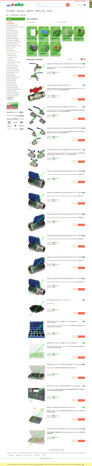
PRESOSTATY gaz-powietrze (14, 77)
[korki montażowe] (44, 34)
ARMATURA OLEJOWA (12, 37)
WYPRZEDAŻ (11, 97)
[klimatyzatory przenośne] (32, 34)
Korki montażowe (12, 53)
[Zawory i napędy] (32, 49)
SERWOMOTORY (11, 82)
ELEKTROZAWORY (12, 50)
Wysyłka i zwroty (28, 455)
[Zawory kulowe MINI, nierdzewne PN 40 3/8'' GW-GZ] (36, 244)
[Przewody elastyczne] (67, 34)
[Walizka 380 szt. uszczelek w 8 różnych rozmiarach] (36, 437)
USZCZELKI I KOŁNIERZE (13, 92)
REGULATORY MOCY (12, 79)
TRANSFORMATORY (12, 90)
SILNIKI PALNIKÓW (12, 84)
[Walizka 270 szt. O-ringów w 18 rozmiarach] (36, 351)
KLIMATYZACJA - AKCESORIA (14, 52)
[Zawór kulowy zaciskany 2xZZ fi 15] (36, 94)
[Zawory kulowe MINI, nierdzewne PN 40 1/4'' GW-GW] (36, 179)
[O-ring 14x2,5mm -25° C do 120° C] (36, 308)
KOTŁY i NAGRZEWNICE (13, 65)
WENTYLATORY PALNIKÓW (14, 94)
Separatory (10, 58)
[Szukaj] (67, 4)
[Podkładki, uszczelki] (56, 34)
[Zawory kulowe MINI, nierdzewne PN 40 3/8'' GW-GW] (36, 222)
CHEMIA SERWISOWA (12, 43)
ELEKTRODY (10, 48)
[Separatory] (79, 34)
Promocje (10, 99)
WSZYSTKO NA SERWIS (13, 95)
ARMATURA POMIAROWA (13, 38)
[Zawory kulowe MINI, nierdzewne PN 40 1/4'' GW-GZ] (36, 201)
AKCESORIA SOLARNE (12, 33)
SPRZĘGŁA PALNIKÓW (12, 85)
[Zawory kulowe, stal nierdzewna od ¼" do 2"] (36, 115)
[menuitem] (11, 11)
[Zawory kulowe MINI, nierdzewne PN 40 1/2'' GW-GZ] (36, 287)
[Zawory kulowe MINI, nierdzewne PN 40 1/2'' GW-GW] (36, 265)
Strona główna (11, 455)
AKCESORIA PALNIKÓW (13, 25)
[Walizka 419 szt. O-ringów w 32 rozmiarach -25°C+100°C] (36, 330)
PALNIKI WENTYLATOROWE (14, 70)
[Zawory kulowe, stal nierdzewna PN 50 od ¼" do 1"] (36, 158)
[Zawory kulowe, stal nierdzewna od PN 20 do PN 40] (36, 136)
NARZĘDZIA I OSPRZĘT (13, 67)
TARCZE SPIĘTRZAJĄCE (13, 87)
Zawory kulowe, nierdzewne (14, 62)
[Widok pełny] (84, 59)
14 (62, 450)
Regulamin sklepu (19, 455)
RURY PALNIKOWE (12, 80)
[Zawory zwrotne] (56, 49)
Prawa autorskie (37, 455)
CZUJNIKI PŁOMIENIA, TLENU (14, 45)
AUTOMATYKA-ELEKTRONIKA (14, 42)
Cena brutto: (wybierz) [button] (61, 22)
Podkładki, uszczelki (12, 55)
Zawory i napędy (11, 60)
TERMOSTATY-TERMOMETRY (14, 89)
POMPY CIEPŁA (11, 74)
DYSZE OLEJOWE (11, 47)
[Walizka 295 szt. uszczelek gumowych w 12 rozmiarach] (36, 373)
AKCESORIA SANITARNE (13, 32)
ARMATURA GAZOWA (12, 35)
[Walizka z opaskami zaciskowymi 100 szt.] (36, 416)
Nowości (10, 22)
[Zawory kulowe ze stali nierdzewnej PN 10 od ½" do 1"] (36, 72)
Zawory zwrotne (11, 64)
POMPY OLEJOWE (11, 75)
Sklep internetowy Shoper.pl (46, 458)
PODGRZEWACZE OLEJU (13, 72)
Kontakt (43, 455)
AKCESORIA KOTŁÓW (12, 30)
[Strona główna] (15, 4)
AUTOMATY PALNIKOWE (13, 40)
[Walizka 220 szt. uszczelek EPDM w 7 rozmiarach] (36, 394)
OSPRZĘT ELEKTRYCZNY (13, 69)
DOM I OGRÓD (11, 23)
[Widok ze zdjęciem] (82, 59)
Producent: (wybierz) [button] (31, 22)
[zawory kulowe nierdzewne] (44, 49)
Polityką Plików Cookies (38, 464)
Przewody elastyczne (12, 57)
